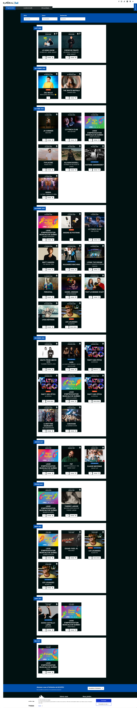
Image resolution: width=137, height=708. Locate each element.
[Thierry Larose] (67, 515)
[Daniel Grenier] (67, 297)
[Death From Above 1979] (44, 369)
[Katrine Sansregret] (90, 169)
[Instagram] (121, 1)
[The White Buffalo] (67, 97)
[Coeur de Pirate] (67, 57)
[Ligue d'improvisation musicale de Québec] (90, 140)
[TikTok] (124, 1)
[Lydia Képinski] (44, 327)
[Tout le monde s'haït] (90, 297)
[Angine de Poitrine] (71, 239)
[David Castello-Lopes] (44, 630)
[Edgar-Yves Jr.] (67, 557)
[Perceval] (44, 297)
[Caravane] (67, 431)
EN (132, 1)
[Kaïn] (67, 369)
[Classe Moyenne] (90, 473)
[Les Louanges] (67, 327)
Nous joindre (135, 7)
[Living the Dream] (90, 269)
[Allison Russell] (67, 169)
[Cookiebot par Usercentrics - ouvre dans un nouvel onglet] (31, 706)
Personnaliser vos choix (103, 704)
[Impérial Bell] (10, 2)
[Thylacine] (44, 169)
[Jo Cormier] (44, 140)
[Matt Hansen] (44, 269)
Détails (39, 705)
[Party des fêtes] (90, 369)
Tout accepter (103, 700)
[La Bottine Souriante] (44, 431)
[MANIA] (44, 197)
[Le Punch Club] (67, 140)
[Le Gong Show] (44, 57)
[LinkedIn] (127, 1)
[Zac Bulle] (48, 97)
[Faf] (67, 473)
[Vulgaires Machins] (67, 269)
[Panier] (130, 1)
